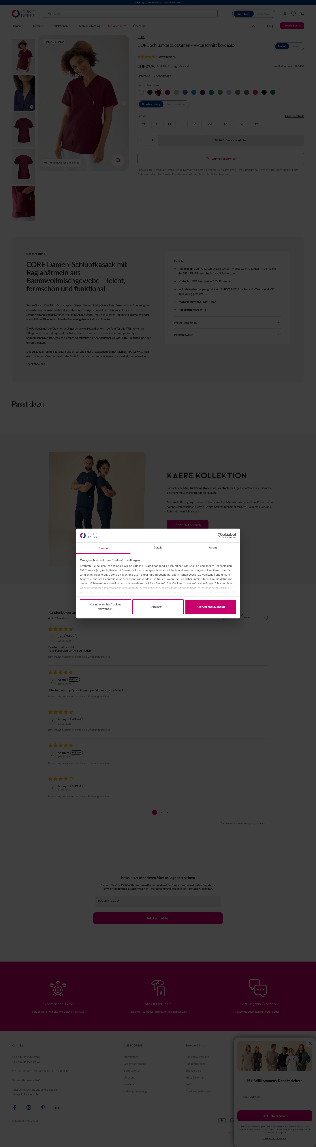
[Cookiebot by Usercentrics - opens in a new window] (220, 535)
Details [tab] (158, 547)
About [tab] (213, 547)
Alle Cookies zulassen (211, 606)
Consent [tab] (103, 548)
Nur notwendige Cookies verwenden (105, 606)
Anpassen (156, 606)
